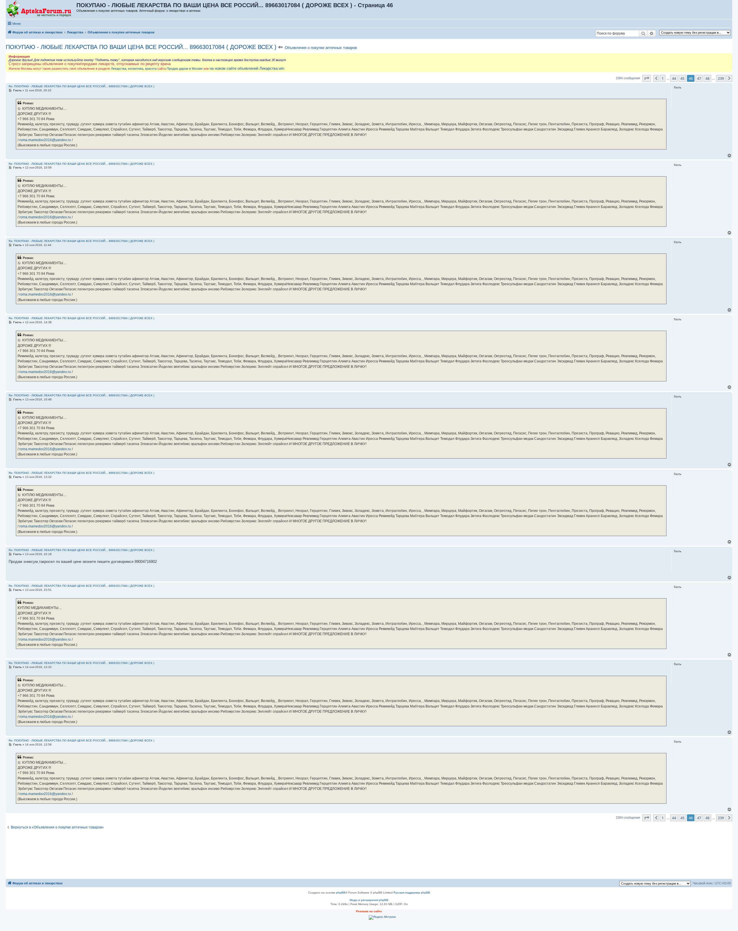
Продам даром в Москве (185, 68)
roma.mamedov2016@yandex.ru (45, 140)
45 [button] (682, 78)
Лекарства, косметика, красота (134, 68)
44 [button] (674, 78)
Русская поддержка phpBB (412, 892)
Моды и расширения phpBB (369, 900)
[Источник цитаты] (19, 108)
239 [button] (721, 78)
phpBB (340, 892)
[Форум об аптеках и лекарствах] (41, 9)
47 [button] (699, 78)
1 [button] (663, 78)
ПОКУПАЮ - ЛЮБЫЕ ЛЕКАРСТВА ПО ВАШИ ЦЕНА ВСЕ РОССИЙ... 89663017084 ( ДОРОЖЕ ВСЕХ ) (141, 47)
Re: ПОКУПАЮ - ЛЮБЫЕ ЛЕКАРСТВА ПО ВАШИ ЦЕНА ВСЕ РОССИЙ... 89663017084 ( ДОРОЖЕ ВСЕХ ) (81, 86)
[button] (646, 78)
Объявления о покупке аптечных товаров (321, 48)
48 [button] (707, 78)
